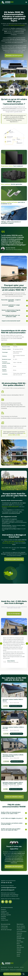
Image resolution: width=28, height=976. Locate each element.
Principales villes (20, 938)
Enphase (3, 916)
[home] (7, 2)
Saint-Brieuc (20, 947)
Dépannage (4, 926)
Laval (18, 954)
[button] (26, 2)
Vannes (19, 949)
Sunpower (4, 911)
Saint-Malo (20, 942)
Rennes (19, 940)
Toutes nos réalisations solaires (14, 796)
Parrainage (10, 967)
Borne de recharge (6, 929)
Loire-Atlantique (21, 931)
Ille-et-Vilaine (21, 926)
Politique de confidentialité (16, 969)
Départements (20, 924)
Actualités (16, 967)
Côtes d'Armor (21, 928)
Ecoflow (3, 918)
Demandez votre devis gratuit (14, 55)
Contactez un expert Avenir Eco (14, 559)
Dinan (18, 956)
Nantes (19, 952)
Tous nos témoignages (14, 613)
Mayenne (19, 933)
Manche (19, 936)
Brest (18, 943)
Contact (22, 967)
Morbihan (19, 929)
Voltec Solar (4, 920)
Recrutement (4, 967)
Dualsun (3, 909)
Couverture (4, 928)
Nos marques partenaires (7, 907)
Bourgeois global (6, 914)
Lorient (19, 950)
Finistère (19, 935)
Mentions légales (5, 969)
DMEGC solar (5, 913)
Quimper (19, 945)
